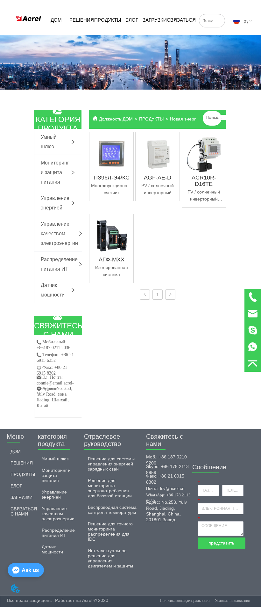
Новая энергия (185, 118)
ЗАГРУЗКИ (155, 20)
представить (221, 542)
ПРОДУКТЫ (107, 20)
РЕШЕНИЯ (81, 20)
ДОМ (56, 20)
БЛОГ (131, 20)
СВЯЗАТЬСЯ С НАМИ (181, 26)
